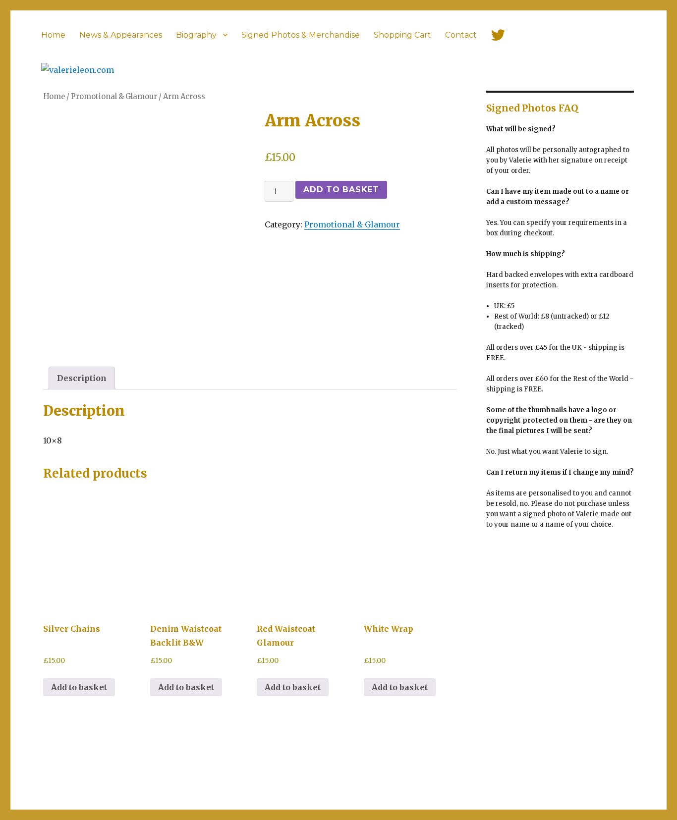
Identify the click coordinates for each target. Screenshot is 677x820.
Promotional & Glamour (352, 224)
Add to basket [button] (79, 687)
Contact (461, 35)
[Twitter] (498, 35)
